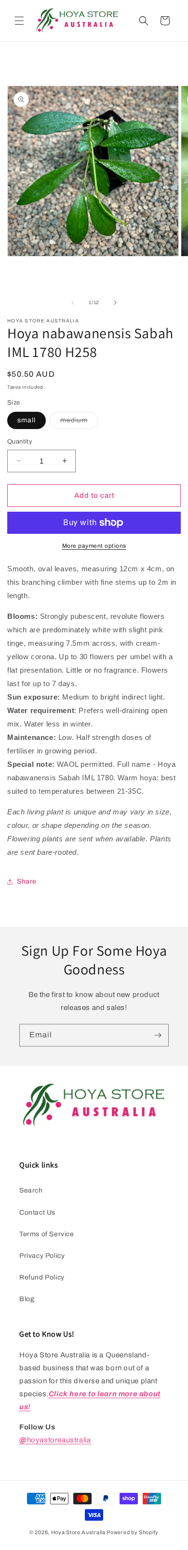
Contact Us (37, 1212)
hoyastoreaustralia (55, 1440)
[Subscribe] (157, 1035)
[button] (19, 20)
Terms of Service (46, 1234)
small (26, 420)
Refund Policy (42, 1277)
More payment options (94, 545)
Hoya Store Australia (78, 1532)
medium (79, 422)
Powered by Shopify (133, 1532)
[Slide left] (72, 302)
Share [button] (27, 881)
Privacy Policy (42, 1255)
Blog (26, 1299)
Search (31, 1190)
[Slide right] (115, 302)
